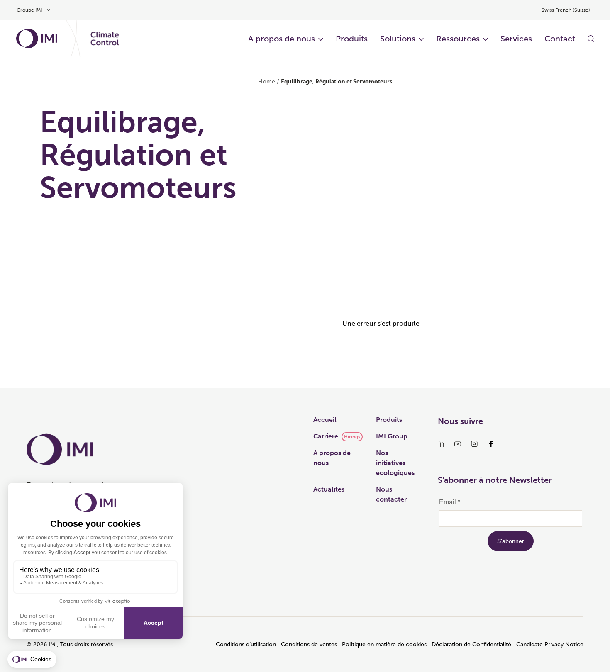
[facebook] (491, 444)
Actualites (328, 489)
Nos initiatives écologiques (395, 463)
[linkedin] (441, 444)
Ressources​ (458, 39)
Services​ (516, 39)
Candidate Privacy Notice (549, 644)
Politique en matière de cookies (384, 644)
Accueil (325, 420)
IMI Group (391, 436)
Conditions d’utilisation (246, 644)
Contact (559, 39)
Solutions (397, 39)
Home (266, 81)
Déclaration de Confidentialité (471, 644)
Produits (352, 39)
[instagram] (474, 444)
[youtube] (457, 444)
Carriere (325, 436)
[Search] (591, 39)
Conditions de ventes (309, 644)
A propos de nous (281, 39)
